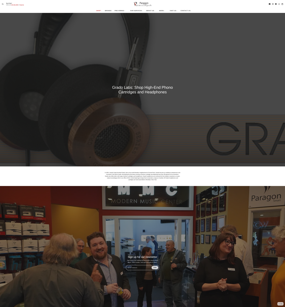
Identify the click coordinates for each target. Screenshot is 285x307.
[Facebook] (270, 4)
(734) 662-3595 (14, 4)
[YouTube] (276, 4)
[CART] (282, 4)
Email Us (22, 4)
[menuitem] (98, 10)
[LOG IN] (279, 4)
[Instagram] (273, 4)
